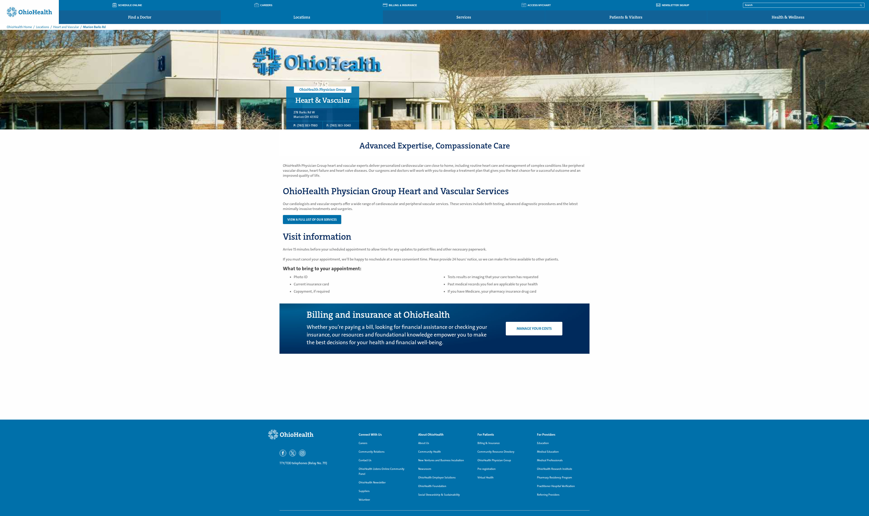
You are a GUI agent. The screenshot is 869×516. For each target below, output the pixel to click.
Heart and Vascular (66, 27)
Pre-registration (486, 469)
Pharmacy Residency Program (554, 477)
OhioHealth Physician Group (494, 460)
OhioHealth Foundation (432, 486)
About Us (423, 443)
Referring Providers (548, 495)
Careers (363, 443)
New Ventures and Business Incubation (441, 460)
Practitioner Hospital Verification (556, 486)
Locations (302, 17)
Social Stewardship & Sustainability (439, 495)
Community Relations (371, 452)
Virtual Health (485, 477)
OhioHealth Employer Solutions (437, 477)
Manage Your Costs (534, 328)
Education (543, 443)
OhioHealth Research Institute (554, 469)
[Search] (861, 5)
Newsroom (424, 469)
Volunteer (364, 500)
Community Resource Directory (495, 452)
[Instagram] (302, 453)
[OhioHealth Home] (310, 435)
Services (463, 17)
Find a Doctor (139, 17)
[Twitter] (292, 453)
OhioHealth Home (19, 27)
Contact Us (365, 460)
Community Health (429, 452)
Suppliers (364, 491)
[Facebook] (282, 453)
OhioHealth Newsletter (372, 482)
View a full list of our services (312, 219)
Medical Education (548, 452)
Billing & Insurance (488, 443)
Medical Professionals (550, 460)
